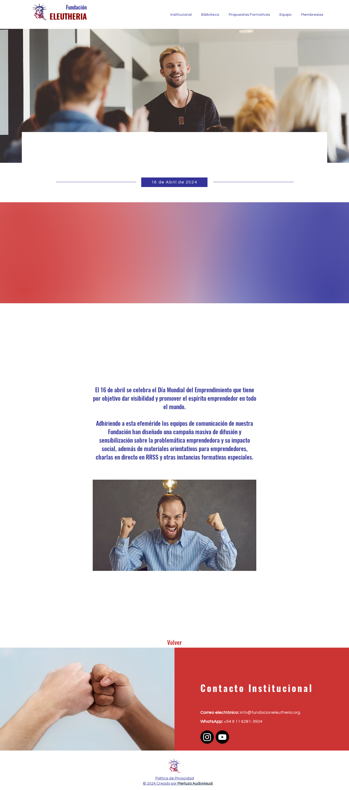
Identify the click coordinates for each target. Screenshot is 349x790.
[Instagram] (207, 737)
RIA (81, 16)
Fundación (76, 7)
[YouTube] (222, 737)
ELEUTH (61, 16)
